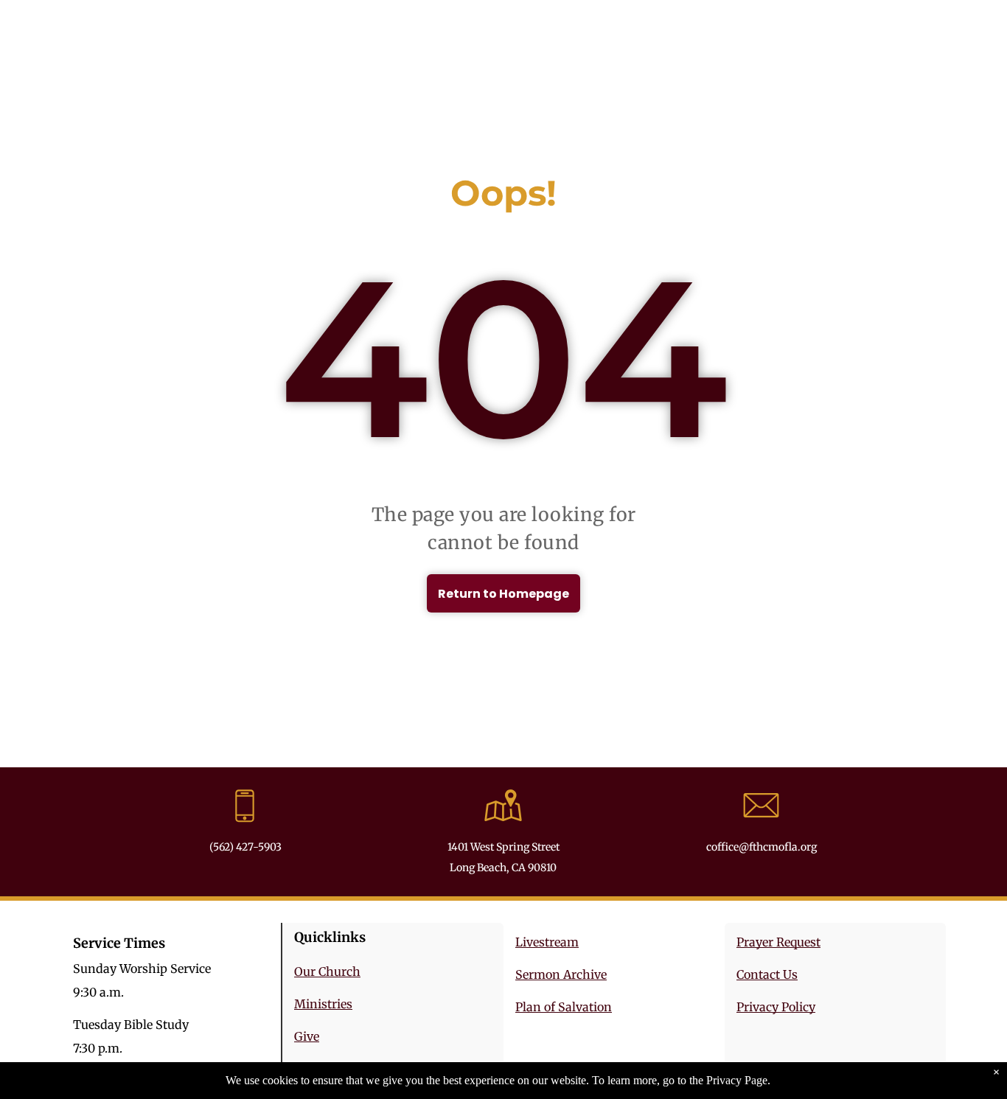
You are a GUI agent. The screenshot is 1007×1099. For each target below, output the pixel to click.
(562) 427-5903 (245, 847)
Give (306, 1036)
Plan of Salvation (563, 1006)
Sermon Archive (561, 974)
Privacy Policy (775, 1006)
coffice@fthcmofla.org (761, 847)
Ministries (323, 1004)
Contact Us (767, 974)
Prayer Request (778, 942)
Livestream (547, 942)
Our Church (327, 971)
